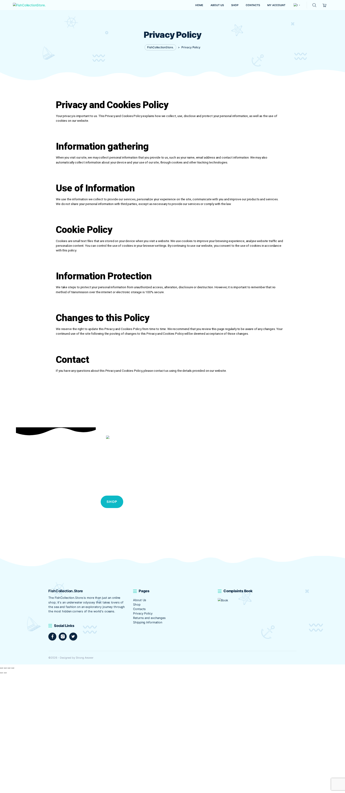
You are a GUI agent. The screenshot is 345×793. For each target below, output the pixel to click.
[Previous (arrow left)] (1, 672)
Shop (137, 604)
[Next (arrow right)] (5, 672)
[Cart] (324, 5)
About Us (139, 600)
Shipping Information (147, 622)
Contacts (139, 609)
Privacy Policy (142, 613)
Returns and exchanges (149, 618)
